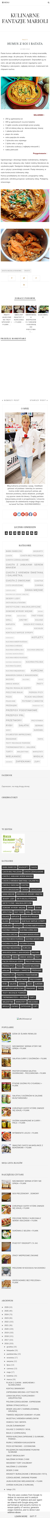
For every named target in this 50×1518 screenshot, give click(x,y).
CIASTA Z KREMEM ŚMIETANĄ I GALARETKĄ (24, 574)
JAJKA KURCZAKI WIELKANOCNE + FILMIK (24, 1481)
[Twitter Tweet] (25, 276)
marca (9, 1379)
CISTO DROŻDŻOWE (14, 585)
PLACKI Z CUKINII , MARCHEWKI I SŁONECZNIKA (20, 1384)
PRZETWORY (14, 720)
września (10, 1358)
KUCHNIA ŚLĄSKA (13, 666)
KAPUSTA (10, 624)
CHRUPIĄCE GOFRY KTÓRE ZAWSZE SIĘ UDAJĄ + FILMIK (28, 1109)
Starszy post (38, 400)
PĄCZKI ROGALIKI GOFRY (18, 688)
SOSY (8, 730)
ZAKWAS (9, 762)
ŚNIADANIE (11, 739)
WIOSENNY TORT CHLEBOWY (19, 1463)
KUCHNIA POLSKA (34, 662)
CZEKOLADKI (11, 590)
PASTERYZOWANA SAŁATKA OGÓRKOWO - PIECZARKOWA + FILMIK (29, 1072)
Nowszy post (11, 400)
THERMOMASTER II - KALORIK (20, 747)
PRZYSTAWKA (37, 720)
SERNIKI (39, 726)
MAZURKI (10, 679)
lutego (9, 1489)
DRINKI (40, 611)
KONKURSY (10, 637)
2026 (6, 1307)
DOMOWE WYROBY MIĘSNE (19, 611)
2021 (6, 1325)
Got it (33, 1516)
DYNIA (8, 616)
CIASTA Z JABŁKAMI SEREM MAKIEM (24, 566)
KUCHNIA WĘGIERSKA (15, 671)
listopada (10, 1350)
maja (9, 1372)
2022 (6, 1322)
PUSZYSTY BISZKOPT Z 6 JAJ (25, 1243)
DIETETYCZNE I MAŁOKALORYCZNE (23, 607)
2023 (6, 1318)
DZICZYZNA (21, 616)
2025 (6, 1311)
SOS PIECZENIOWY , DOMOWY (25, 1193)
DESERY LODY (13, 598)
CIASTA (9, 555)
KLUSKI (8, 628)
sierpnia (10, 1361)
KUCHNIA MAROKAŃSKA (14, 653)
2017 (6, 1340)
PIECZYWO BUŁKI (14, 692)
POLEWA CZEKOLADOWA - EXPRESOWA (23, 1402)
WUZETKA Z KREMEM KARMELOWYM (22, 1418)
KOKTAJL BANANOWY (15, 1388)
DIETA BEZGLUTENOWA (12, 270)
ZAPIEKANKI (23, 761)
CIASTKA (39, 581)
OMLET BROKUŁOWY (15, 1456)
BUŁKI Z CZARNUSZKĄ (16, 1433)
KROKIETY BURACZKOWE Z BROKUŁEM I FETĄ (26, 1474)
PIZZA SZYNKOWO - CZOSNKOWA (20, 1446)
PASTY (25, 39)
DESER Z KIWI (12, 1470)
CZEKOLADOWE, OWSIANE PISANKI (21, 1478)
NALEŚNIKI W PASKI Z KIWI (17, 1459)
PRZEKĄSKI (11, 705)
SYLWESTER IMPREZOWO (18, 734)
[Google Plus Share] (37, 276)
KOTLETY (37, 637)
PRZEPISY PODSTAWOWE (21, 710)
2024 (6, 1314)
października (12, 1354)
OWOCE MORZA (12, 684)
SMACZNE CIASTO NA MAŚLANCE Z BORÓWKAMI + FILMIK (27, 1146)
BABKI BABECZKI (14, 551)
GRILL (9, 620)
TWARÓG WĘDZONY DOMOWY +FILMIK (23, 1415)
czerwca (10, 1368)
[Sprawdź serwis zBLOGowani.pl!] (24, 1019)
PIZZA (9, 697)
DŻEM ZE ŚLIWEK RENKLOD (24, 1034)
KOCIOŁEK (38, 628)
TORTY (9, 752)
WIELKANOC (13, 756)
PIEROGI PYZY (36, 692)
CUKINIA (39, 585)
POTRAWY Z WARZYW (32, 701)
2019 (6, 1333)
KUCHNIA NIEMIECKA (13, 662)
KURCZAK (37, 670)
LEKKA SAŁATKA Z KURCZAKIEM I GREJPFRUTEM (20, 1397)
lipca (9, 1365)
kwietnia (10, 1376)
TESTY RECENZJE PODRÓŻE (18, 743)
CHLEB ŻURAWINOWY (15, 1426)
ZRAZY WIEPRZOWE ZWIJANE (25, 1255)
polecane (10, 701)
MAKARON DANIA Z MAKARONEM (22, 675)
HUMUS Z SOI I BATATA (16, 1422)
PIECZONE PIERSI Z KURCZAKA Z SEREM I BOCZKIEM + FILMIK (26, 1219)
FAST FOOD (37, 616)
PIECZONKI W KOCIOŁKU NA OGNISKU (28, 1268)
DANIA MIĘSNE (34, 590)
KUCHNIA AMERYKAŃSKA (16, 642)
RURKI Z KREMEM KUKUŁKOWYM (20, 1443)
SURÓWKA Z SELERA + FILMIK (25, 1231)
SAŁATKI (24, 725)
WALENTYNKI (22, 752)
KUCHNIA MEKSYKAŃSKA (16, 657)
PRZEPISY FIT (38, 705)
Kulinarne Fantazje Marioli (25, 18)
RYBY (9, 725)
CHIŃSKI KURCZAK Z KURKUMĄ (19, 1485)
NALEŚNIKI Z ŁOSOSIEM (16, 1466)
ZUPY (37, 762)
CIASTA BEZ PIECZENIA (32, 556)
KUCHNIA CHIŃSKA (14, 646)
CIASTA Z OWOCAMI (18, 580)
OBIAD (40, 679)
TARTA (40, 739)
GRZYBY (23, 620)
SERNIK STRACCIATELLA (17, 1405)
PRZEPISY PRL (15, 715)
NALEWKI (26, 679)
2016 (6, 1343)
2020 (6, 1329)
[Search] (48, 2)
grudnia (10, 1347)
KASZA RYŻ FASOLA (33, 624)
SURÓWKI (38, 730)
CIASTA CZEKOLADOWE (17, 560)
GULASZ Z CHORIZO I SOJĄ (18, 1429)
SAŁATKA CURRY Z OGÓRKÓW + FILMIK (29, 1058)
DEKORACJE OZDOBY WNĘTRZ (17, 594)
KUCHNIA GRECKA (35, 650)
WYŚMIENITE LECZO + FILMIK (25, 1133)
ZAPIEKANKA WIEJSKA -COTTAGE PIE (22, 1392)
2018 (6, 1336)
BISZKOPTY (38, 551)
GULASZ (39, 620)
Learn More (21, 1516)
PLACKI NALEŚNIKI (34, 697)
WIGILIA (38, 756)
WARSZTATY (38, 752)
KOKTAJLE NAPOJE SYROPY (19, 633)
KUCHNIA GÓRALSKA (15, 650)
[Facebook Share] (13, 276)
